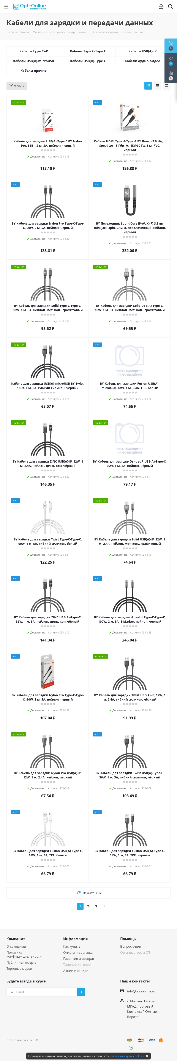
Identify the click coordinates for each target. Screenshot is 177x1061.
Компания (15, 938)
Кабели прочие (34, 70)
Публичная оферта (21, 962)
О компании (16, 946)
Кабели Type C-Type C (88, 51)
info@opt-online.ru (141, 991)
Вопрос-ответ (130, 946)
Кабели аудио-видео (142, 61)
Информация (75, 938)
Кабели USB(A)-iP (142, 51)
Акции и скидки (75, 970)
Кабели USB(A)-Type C (88, 61)
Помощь (128, 938)
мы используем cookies (126, 1056)
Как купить (72, 946)
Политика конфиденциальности (24, 954)
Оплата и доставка (78, 952)
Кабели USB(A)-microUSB (33, 61)
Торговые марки (19, 968)
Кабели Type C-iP (33, 51)
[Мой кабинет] (161, 7)
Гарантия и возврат (78, 958)
